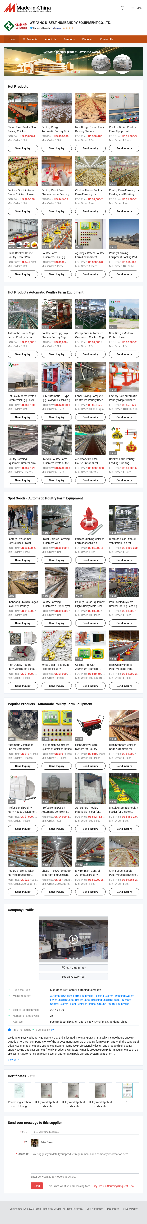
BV (52, 1029)
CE (127, 1102)
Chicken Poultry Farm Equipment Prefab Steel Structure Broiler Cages (55, 463)
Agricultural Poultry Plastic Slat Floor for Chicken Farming (87, 811)
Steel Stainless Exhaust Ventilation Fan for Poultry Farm (122, 543)
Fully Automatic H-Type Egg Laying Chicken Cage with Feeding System (56, 400)
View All (12, 1059)
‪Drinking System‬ (124, 996)
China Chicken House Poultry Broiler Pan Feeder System (20, 257)
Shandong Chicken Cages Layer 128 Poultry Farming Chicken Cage (23, 606)
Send (37, 1186)
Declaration (113, 1208)
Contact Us (106, 39)
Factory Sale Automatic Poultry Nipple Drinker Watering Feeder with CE (123, 400)
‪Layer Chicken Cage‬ (62, 1000)
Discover (87, 39)
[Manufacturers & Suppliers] (28, 7)
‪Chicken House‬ (87, 1004)
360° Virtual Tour (76, 968)
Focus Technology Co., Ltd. (48, 1208)
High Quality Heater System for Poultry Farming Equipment (87, 749)
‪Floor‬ (73, 1004)
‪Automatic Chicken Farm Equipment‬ (71, 996)
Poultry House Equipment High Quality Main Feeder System (90, 606)
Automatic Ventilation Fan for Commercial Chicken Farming (20, 749)
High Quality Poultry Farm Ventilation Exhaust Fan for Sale (23, 669)
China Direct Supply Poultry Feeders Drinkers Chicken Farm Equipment (124, 874)
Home (11, 39)
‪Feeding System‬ (104, 996)
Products (31, 39)
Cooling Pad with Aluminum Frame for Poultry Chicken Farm (88, 669)
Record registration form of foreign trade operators (19, 1106)
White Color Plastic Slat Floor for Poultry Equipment (55, 669)
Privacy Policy (130, 1208)
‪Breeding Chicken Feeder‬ (105, 1000)
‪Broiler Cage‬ (82, 1000)
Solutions (69, 39)
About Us (50, 39)
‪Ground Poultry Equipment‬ (113, 1004)
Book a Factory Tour (74, 976)
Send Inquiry (22, 148)
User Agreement (95, 1208)
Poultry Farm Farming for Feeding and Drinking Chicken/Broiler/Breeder (124, 194)
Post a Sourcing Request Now (114, 1186)
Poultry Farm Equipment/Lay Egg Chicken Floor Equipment (56, 257)
